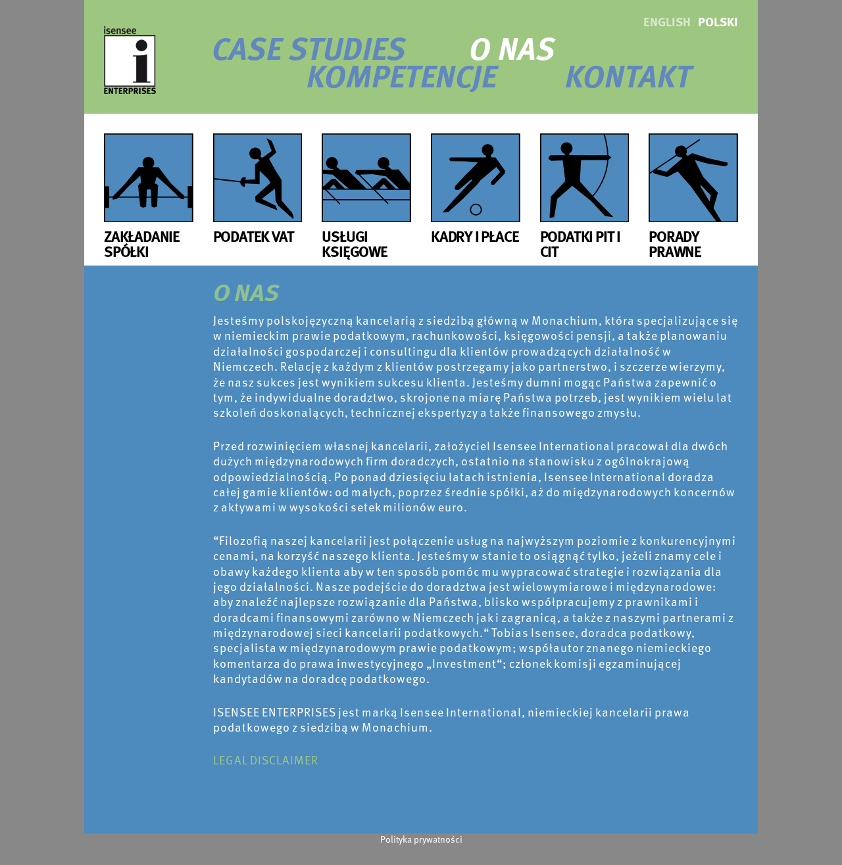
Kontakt (628, 75)
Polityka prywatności (421, 839)
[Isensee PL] (130, 58)
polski (718, 21)
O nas (512, 47)
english (667, 21)
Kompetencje (402, 75)
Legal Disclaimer (265, 759)
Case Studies (309, 47)
